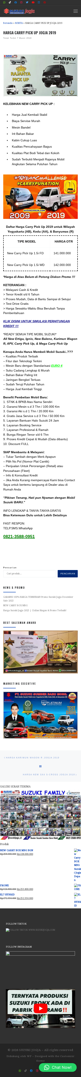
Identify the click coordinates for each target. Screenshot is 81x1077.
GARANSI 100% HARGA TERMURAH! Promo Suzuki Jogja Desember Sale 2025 (38, 599)
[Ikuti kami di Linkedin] (39, 2)
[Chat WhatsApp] (4, 2)
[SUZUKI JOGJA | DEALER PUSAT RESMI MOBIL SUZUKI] (19, 10)
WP (29, 1056)
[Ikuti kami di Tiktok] (10, 2)
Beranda (8, 23)
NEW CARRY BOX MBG (15, 605)
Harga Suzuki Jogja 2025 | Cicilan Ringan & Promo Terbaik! (34, 610)
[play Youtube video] (40, 1008)
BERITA (19, 23)
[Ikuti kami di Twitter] (27, 2)
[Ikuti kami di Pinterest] (44, 2)
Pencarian (10, 568)
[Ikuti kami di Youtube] (33, 2)
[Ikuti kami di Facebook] (15, 2)
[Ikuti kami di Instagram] (21, 2)
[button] (58, 1067)
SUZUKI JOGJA (30, 1050)
